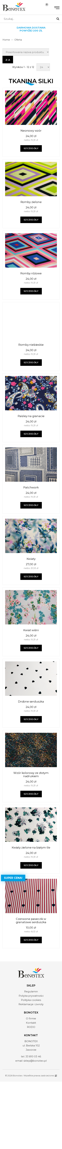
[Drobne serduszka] (31, 678)
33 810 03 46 (33, 1056)
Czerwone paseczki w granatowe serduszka (31, 920)
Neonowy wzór (31, 130)
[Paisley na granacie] (31, 393)
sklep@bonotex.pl (35, 1060)
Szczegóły (31, 148)
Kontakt (31, 1022)
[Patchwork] (31, 464)
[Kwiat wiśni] (31, 607)
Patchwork (31, 487)
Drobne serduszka (31, 701)
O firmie (31, 1018)
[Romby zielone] (31, 179)
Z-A (7, 59)
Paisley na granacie (31, 416)
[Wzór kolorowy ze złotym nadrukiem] (31, 750)
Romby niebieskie (30, 344)
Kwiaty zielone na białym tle (31, 847)
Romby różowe (31, 273)
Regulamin (31, 991)
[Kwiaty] (31, 536)
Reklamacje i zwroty (31, 1004)
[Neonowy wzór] (31, 108)
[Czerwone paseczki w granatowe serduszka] (31, 896)
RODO (31, 1027)
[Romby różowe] (31, 250)
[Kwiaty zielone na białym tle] (31, 824)
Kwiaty (31, 558)
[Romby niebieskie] (31, 322)
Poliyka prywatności (31, 995)
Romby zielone (31, 202)
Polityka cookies (31, 1000)
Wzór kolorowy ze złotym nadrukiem (30, 774)
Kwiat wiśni (31, 630)
